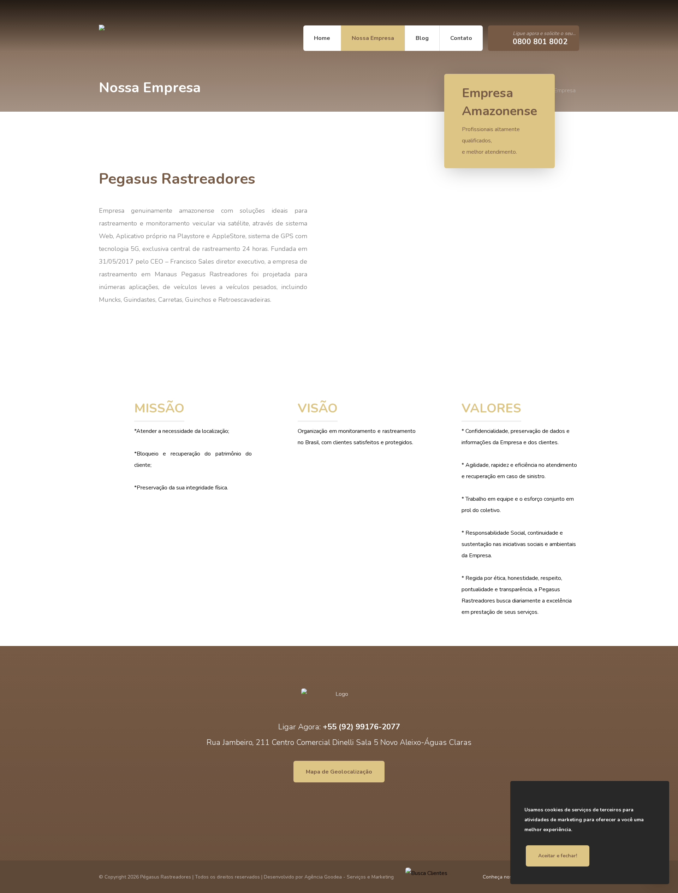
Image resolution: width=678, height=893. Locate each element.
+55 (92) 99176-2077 (361, 727)
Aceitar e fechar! (557, 855)
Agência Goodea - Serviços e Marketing (349, 877)
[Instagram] (122, 12)
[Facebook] (111, 12)
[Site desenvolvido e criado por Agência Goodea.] (143, 38)
